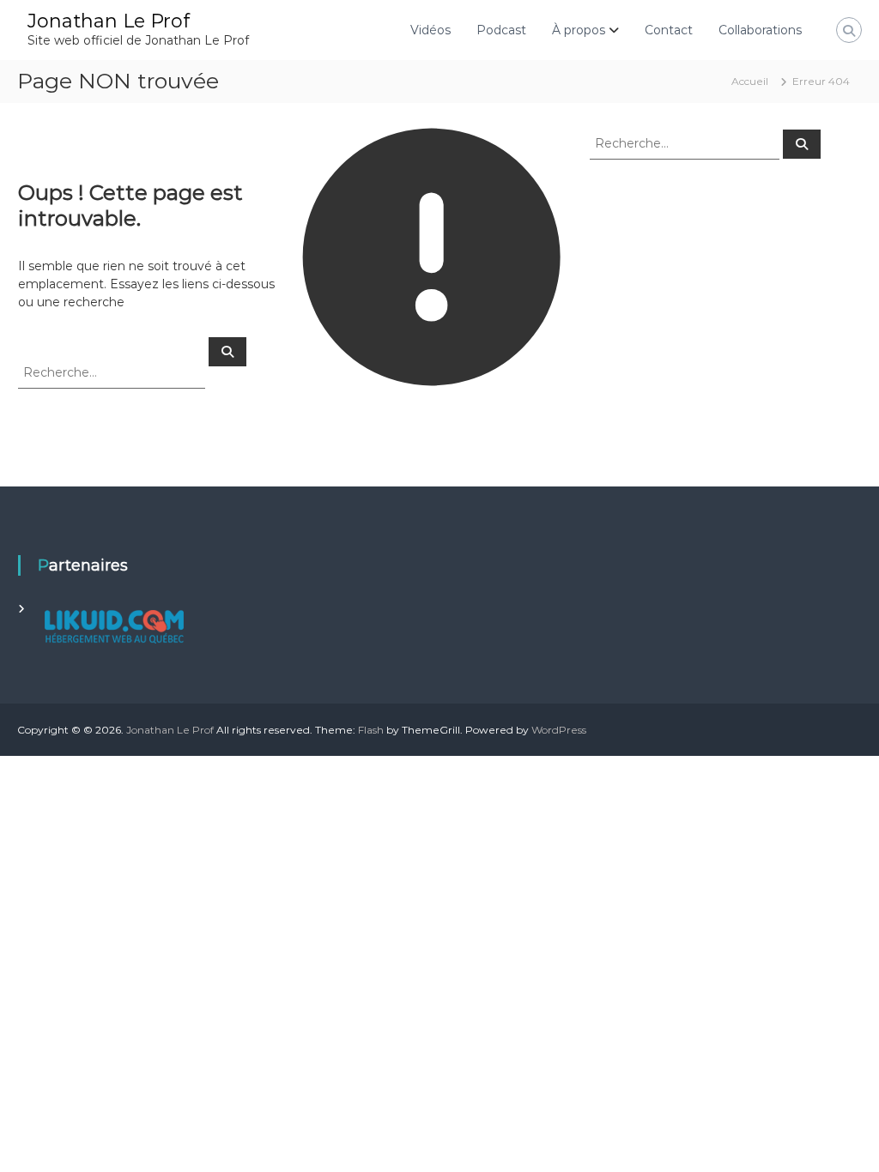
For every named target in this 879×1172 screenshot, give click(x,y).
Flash (371, 729)
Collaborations (760, 30)
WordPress (558, 729)
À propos (578, 30)
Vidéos (430, 30)
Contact (669, 30)
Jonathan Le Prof (108, 21)
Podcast (501, 30)
